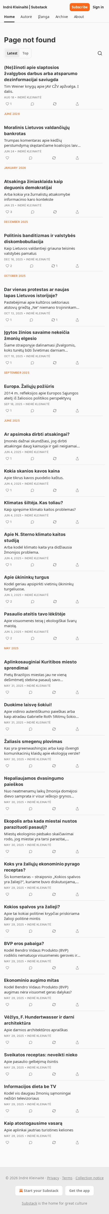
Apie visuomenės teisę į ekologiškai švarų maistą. (40, 623)
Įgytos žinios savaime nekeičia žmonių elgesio (36, 335)
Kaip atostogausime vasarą (33, 1123)
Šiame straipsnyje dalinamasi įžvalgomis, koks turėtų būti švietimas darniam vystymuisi (40, 347)
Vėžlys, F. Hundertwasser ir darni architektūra (39, 1020)
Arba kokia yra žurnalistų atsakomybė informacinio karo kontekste (37, 197)
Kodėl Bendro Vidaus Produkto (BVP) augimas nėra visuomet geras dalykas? (38, 989)
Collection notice (90, 1177)
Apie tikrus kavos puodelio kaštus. (34, 477)
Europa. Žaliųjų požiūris (29, 386)
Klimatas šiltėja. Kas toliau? (33, 502)
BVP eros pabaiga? (24, 943)
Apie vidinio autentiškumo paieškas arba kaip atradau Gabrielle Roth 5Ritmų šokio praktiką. (40, 714)
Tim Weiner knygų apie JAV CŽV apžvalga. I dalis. (41, 89)
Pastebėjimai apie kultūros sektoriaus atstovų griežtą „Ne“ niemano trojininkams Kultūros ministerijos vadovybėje (41, 305)
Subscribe (80, 7)
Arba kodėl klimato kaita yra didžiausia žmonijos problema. (38, 550)
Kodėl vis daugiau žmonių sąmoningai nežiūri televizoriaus (37, 1096)
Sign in (98, 7)
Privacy (53, 1177)
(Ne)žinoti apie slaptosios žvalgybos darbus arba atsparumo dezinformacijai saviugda (40, 73)
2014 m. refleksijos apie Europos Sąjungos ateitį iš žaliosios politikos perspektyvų (41, 395)
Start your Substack (41, 1190)
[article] (54, 85)
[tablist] (17, 53)
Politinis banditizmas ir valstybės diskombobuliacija (40, 238)
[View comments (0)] (32, 104)
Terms (67, 1177)
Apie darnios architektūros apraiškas (36, 1029)
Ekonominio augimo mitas (31, 980)
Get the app (79, 1190)
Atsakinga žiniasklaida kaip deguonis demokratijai (33, 184)
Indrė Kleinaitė (29, 97)
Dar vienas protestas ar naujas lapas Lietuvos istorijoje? (36, 292)
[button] (9, 16)
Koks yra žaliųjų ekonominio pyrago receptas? (42, 867)
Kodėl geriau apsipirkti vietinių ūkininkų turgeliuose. (39, 586)
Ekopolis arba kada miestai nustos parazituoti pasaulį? (40, 824)
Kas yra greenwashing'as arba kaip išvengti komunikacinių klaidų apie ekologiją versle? (42, 751)
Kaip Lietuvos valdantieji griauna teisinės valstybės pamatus (39, 251)
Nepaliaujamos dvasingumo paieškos (34, 781)
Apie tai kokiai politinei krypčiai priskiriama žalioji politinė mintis (41, 916)
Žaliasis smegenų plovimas (33, 741)
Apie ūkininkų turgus (26, 577)
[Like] (7, 158)
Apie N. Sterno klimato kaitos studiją (35, 537)
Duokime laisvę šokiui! (28, 704)
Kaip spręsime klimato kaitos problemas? (40, 509)
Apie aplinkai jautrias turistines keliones (38, 1129)
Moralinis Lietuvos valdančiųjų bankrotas (37, 130)
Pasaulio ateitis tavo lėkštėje (34, 614)
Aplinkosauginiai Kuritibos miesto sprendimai (40, 665)
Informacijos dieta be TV (30, 1086)
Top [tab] (25, 53)
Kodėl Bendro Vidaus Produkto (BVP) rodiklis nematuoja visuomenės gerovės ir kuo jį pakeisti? (40, 953)
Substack (29, 1203)
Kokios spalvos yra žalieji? (32, 906)
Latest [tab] (12, 53)
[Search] (100, 53)
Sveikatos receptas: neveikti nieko (40, 1054)
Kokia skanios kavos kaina (32, 471)
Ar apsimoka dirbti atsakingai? (37, 434)
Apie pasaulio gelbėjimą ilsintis (31, 1061)
